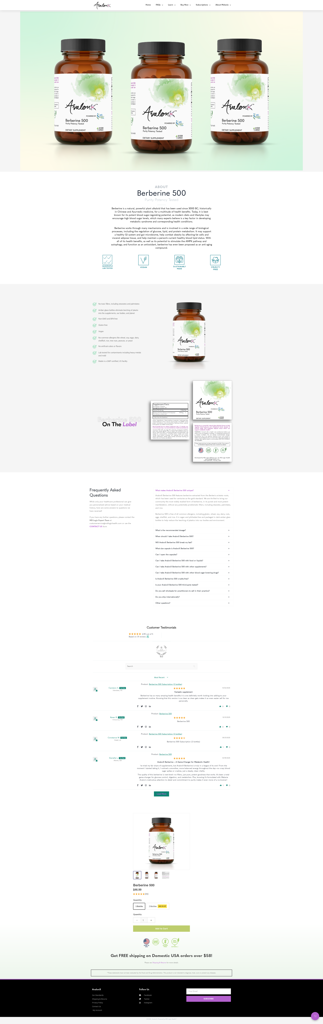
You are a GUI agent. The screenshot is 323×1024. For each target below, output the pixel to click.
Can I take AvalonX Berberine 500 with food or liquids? (179, 560)
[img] (179, 688)
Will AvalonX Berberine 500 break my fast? (173, 542)
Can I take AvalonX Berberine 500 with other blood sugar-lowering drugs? (187, 573)
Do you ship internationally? (167, 597)
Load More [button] (161, 794)
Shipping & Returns (159, 963)
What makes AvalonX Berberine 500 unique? (174, 490)
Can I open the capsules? (166, 554)
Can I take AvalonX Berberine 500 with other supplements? (181, 567)
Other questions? (162, 603)
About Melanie (222, 5)
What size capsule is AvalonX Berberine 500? (174, 548)
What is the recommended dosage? (170, 530)
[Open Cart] (315, 1016)
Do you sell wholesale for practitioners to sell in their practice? (182, 591)
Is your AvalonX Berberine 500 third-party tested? (176, 585)
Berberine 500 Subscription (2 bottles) (165, 684)
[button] (193, 490)
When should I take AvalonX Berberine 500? (174, 536)
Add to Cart (161, 928)
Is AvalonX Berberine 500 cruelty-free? (172, 579)
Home (148, 5)
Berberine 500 (165, 714)
